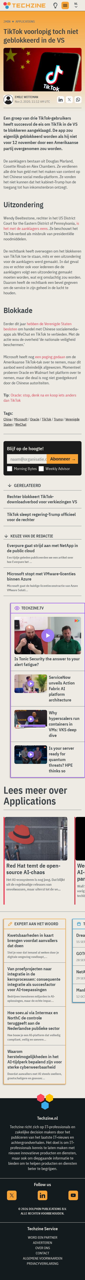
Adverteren (42, 1242)
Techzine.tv (32, 608)
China (7, 419)
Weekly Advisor (58, 468)
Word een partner (42, 1237)
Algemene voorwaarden (42, 1258)
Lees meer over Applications (35, 795)
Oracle (34, 419)
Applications (25, 21)
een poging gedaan (50, 356)
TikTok (46, 419)
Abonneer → (63, 459)
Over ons (42, 1248)
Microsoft (20, 419)
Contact (42, 1253)
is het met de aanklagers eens (41, 226)
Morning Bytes (25, 468)
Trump (58, 419)
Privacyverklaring (42, 1263)
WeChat (20, 424)
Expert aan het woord (36, 923)
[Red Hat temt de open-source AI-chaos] (36, 838)
